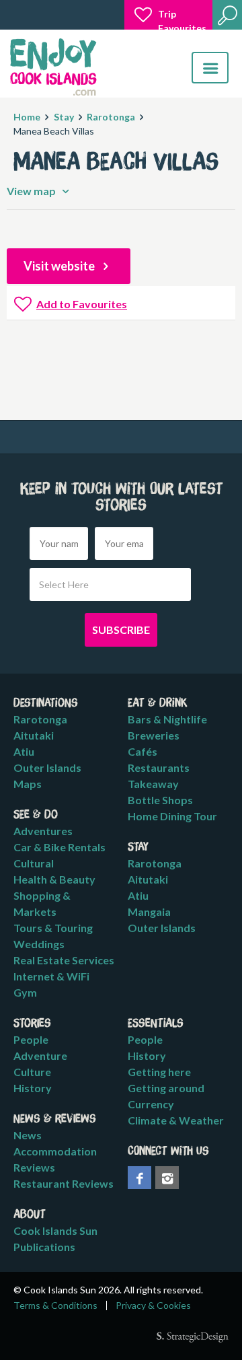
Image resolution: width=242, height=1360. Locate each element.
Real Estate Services (63, 960)
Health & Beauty (54, 879)
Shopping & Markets (42, 903)
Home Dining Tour (172, 816)
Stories (32, 1023)
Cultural (33, 863)
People (30, 1039)
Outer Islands (47, 767)
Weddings (39, 943)
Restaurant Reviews (63, 1183)
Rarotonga (111, 116)
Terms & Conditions (55, 1305)
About (29, 1215)
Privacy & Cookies (153, 1305)
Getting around (166, 1087)
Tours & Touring (53, 927)
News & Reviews (54, 1119)
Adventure (40, 1055)
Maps (27, 783)
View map (32, 190)
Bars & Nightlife (167, 719)
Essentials (156, 1023)
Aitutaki (33, 735)
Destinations (45, 703)
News (27, 1135)
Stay (64, 116)
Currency (151, 1104)
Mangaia (149, 911)
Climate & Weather (176, 1120)
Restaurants (159, 767)
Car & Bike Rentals (59, 846)
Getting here (159, 1071)
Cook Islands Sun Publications (55, 1238)
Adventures (43, 830)
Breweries (153, 735)
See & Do (35, 815)
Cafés (142, 751)
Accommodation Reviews (55, 1159)
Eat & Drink (158, 703)
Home (26, 116)
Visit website (60, 265)
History (32, 1087)
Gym (25, 992)
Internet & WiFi (51, 976)
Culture (32, 1071)
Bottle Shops (160, 799)
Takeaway (153, 783)
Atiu (23, 751)
